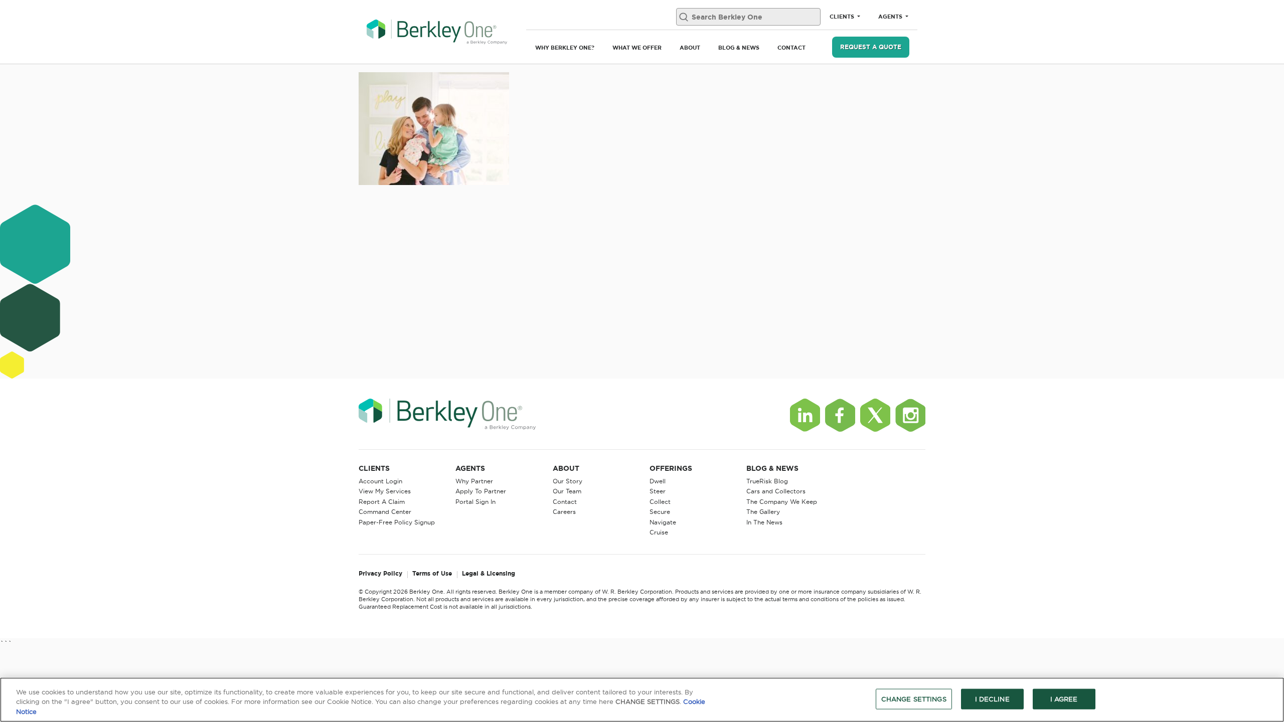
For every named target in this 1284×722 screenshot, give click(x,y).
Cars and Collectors (776, 491)
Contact (791, 48)
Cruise (659, 532)
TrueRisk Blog (767, 481)
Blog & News (738, 48)
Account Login (380, 481)
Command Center (385, 511)
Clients (843, 17)
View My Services (385, 491)
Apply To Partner (480, 491)
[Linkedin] (805, 415)
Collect (660, 501)
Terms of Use (432, 574)
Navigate (663, 522)
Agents (891, 17)
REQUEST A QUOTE (870, 47)
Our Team (567, 491)
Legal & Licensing (488, 574)
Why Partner (474, 481)
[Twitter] (875, 415)
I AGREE (1064, 698)
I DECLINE (992, 698)
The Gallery (763, 511)
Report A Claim (382, 501)
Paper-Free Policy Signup (397, 522)
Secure (660, 511)
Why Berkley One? (564, 48)
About (690, 48)
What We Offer (637, 48)
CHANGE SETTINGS (913, 698)
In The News (764, 522)
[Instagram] (910, 415)
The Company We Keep (781, 501)
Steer (658, 491)
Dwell (658, 481)
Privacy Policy (380, 574)
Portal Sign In (475, 501)
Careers (564, 511)
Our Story (567, 481)
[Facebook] (840, 415)
